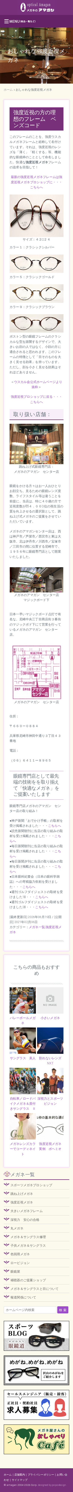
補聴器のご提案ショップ (28, 1280)
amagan (12, 1484)
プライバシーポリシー (41, 1474)
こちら (40, 907)
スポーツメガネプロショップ (31, 1185)
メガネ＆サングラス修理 (28, 1237)
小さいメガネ (50, 1018)
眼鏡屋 (15, 1271)
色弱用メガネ (20, 1254)
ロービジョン (20, 1263)
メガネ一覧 (37, 927)
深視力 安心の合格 (24, 1220)
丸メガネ (16, 1228)
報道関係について (23, 1297)
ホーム (8, 89)
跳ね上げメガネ (21, 1194)
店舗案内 (19, 1474)
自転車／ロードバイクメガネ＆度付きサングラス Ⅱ (23, 1103)
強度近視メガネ (21, 1202)
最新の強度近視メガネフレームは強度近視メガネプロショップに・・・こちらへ (36, 182)
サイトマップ (20, 1479)
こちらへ (54, 826)
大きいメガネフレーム (26, 1211)
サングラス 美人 (23, 1058)
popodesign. (59, 1484)
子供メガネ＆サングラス (28, 1245)
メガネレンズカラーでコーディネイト (23, 1149)
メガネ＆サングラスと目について (34, 1289)
